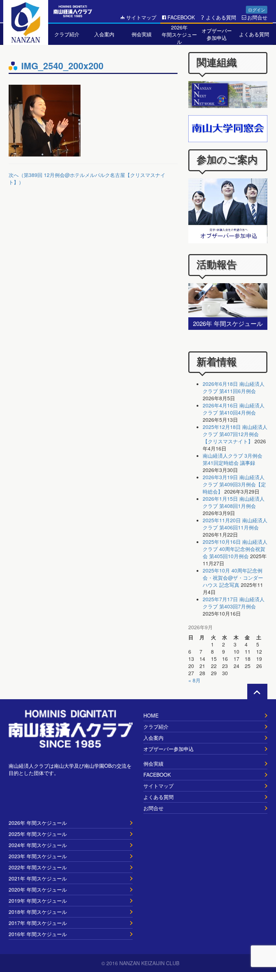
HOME (150, 715)
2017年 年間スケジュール (38, 922)
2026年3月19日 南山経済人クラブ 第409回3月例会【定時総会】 (234, 484)
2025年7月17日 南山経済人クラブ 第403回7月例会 (233, 602)
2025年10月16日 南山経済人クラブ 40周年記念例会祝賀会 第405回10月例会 (235, 549)
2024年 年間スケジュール (38, 845)
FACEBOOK (181, 17)
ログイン (256, 9)
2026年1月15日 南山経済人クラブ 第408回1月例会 (233, 502)
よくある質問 (221, 17)
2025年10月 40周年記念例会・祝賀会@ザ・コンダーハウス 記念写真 (233, 577)
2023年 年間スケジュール (38, 856)
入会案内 (153, 737)
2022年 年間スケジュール (38, 867)
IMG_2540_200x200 (62, 65)
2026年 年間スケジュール (38, 822)
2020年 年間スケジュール (38, 889)
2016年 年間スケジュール (38, 934)
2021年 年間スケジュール (38, 878)
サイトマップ (141, 17)
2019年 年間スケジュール (38, 900)
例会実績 (153, 763)
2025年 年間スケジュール (38, 833)
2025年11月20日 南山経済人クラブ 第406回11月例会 (235, 524)
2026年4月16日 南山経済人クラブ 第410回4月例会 (233, 409)
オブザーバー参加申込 (168, 748)
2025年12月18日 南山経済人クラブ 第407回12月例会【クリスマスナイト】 (235, 434)
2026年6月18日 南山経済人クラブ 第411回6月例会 (233, 387)
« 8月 (194, 680)
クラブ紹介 (156, 726)
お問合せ (257, 17)
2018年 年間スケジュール (38, 911)
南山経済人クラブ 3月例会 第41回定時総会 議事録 (232, 459)
